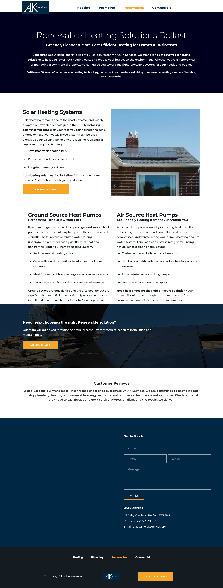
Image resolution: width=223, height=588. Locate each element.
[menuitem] (83, 7)
